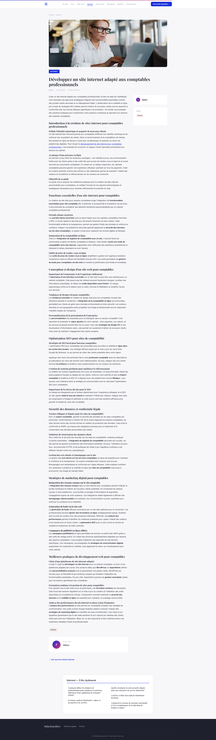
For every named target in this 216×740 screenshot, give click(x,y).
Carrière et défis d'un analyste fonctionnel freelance (127, 696)
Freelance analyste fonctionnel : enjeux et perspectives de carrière (84, 701)
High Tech (80, 4)
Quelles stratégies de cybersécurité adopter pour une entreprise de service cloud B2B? (128, 689)
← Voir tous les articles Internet (61, 659)
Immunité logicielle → (161, 4)
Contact (82, 726)
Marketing (111, 4)
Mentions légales (70, 726)
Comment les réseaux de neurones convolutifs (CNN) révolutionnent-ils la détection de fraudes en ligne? (129, 705)
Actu (72, 4)
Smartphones (131, 4)
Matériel (120, 4)
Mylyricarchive (52, 726)
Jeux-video (100, 4)
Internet (90, 4)
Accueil (65, 4)
